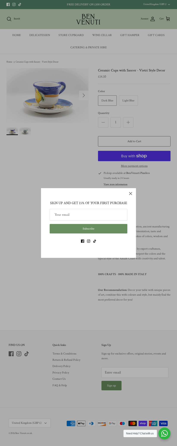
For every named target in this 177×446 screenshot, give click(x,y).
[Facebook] (82, 241)
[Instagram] (88, 241)
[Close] (130, 193)
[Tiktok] (94, 241)
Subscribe (88, 229)
